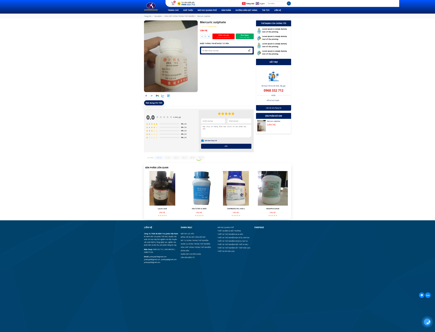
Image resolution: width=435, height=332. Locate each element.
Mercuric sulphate (273, 121)
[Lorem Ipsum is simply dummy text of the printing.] (259, 30)
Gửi (226, 146)
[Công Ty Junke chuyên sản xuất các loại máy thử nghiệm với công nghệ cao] (152, 7)
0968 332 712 (273, 90)
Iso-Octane (273, 208)
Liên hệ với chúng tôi (273, 108)
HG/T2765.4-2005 (162, 208)
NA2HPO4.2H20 (236, 208)
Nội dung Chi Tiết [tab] (154, 102)
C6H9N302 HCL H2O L (199, 208)
